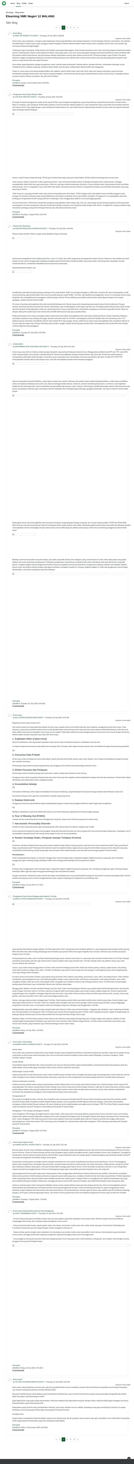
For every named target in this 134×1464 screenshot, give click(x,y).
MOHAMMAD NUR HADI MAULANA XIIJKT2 (32, 347)
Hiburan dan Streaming (21, 226)
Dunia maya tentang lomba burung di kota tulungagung (33, 1211)
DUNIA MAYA (18, 344)
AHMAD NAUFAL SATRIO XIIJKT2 (28, 1145)
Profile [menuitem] (24, 3)
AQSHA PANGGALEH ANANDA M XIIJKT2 (31, 228)
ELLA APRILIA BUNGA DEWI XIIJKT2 (29, 717)
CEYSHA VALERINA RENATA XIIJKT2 (29, 1382)
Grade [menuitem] (30, 3)
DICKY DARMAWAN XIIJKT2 (26, 1213)
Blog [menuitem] (18, 3)
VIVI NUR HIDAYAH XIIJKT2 (26, 97)
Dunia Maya (17, 33)
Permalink (16, 80)
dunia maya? (18, 1379)
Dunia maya (17, 715)
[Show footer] (129, 1459)
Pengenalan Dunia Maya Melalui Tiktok (27, 94)
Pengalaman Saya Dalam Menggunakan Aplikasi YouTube (35, 896)
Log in (126, 3)
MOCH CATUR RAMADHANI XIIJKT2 (29, 899)
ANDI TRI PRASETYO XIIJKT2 (26, 36)
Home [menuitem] (12, 3)
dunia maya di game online (23, 1142)
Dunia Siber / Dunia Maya (22, 1042)
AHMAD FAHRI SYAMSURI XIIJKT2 (28, 1044)
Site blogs (9, 12)
